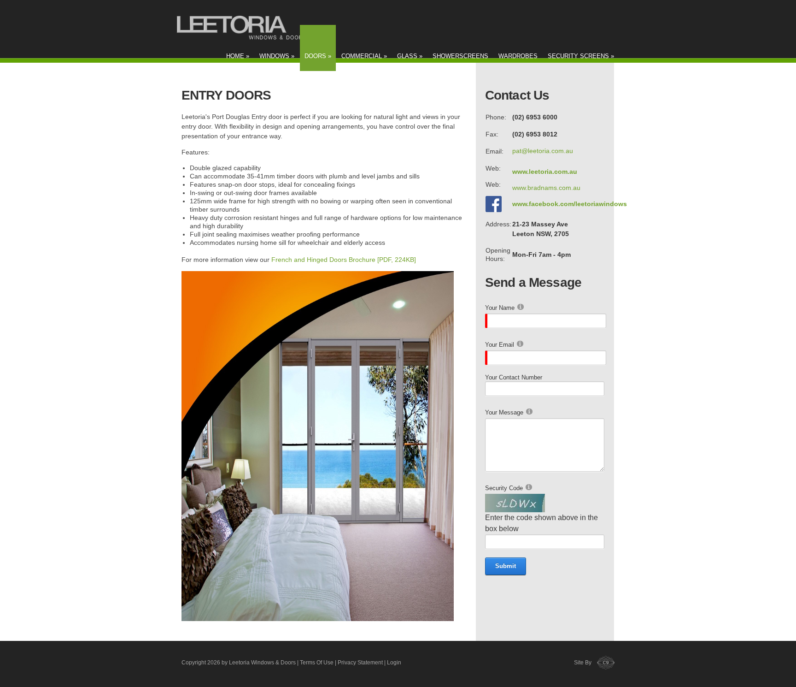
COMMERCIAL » (364, 56)
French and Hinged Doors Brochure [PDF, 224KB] (343, 259)
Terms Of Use (317, 662)
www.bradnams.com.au (546, 187)
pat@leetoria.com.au (542, 150)
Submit (505, 566)
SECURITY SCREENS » (581, 56)
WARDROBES (518, 56)
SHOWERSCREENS (460, 56)
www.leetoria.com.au (544, 171)
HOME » (237, 56)
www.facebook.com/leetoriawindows (569, 203)
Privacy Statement (360, 662)
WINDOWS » (276, 56)
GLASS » (409, 56)
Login (394, 662)
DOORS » (317, 56)
